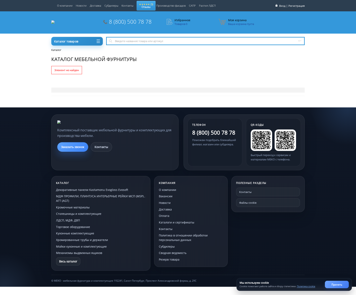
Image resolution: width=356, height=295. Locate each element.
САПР (192, 5)
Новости (81, 5)
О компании (65, 5)
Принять (336, 284)
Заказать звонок (72, 147)
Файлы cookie (247, 203)
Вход (282, 6)
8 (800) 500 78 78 (130, 21)
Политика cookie (306, 286)
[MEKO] (80, 122)
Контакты (127, 5)
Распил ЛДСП (207, 5)
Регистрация (296, 6)
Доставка (95, 5)
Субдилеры (111, 5)
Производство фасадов (171, 5)
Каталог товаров (66, 41)
